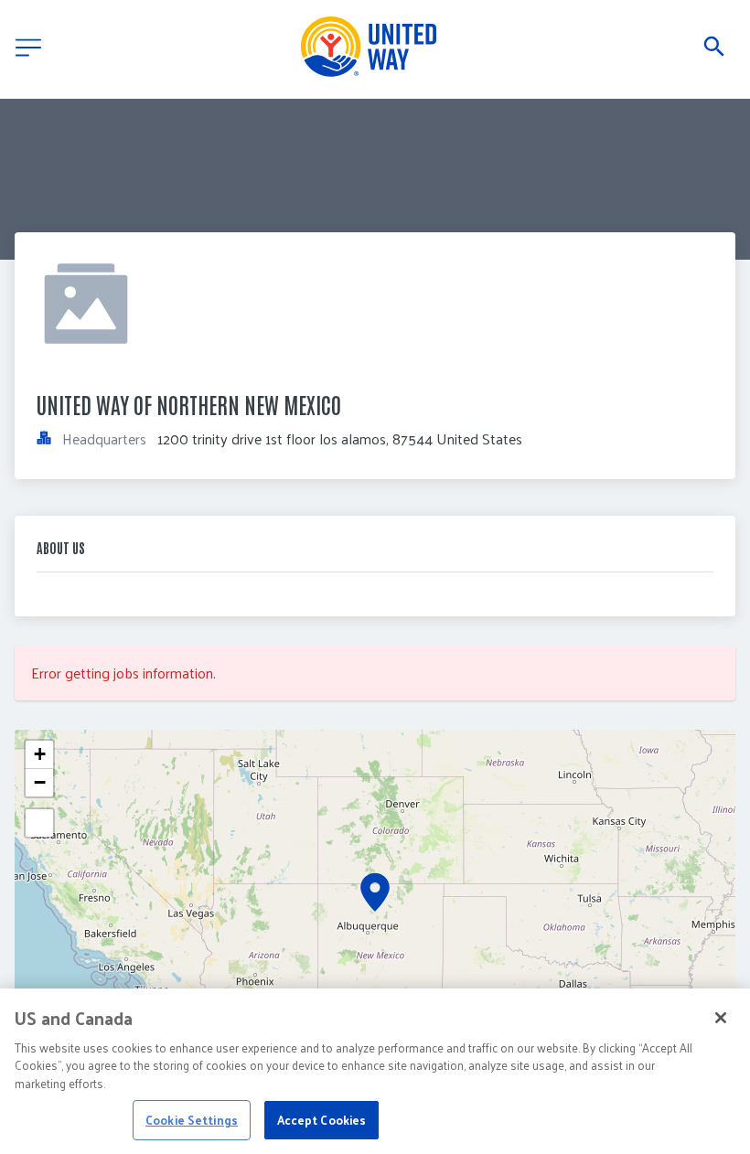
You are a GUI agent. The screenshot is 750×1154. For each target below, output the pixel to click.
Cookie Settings (191, 1119)
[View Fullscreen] (39, 823)
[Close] (721, 1018)
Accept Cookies (322, 1119)
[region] (375, 1071)
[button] (375, 892)
